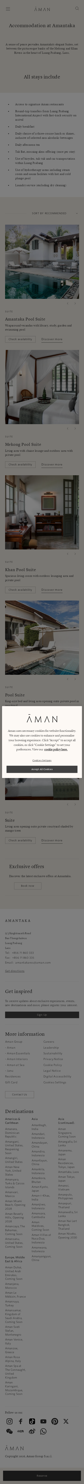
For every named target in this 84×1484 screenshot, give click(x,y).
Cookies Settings (41, 760)
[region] (42, 742)
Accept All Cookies (42, 769)
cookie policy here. (56, 749)
